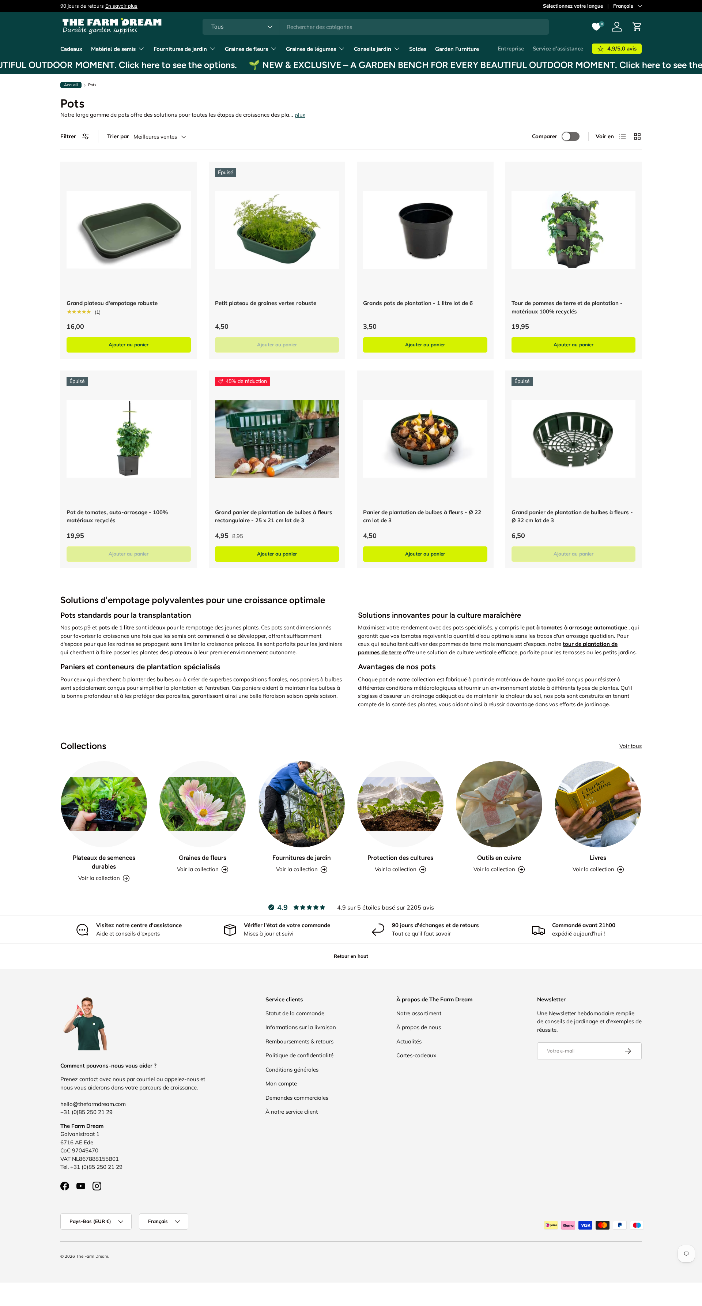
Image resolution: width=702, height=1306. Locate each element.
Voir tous (630, 745)
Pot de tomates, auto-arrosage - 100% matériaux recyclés (117, 516)
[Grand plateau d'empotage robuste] (129, 230)
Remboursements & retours (299, 1041)
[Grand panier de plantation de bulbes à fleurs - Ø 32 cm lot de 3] (574, 439)
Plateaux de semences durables (104, 862)
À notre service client (291, 1111)
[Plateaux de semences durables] (104, 804)
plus (300, 115)
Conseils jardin (372, 49)
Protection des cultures (400, 857)
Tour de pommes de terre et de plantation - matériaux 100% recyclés (567, 307)
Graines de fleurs (246, 49)
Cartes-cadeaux (416, 1055)
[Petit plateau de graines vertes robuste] (277, 230)
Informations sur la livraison (300, 1027)
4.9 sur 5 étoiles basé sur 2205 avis (385, 907)
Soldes (417, 49)
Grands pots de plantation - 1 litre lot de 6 (418, 303)
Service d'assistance (558, 48)
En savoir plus (121, 6)
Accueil (71, 84)
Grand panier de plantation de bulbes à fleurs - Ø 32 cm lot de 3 (572, 516)
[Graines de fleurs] (202, 804)
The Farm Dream (92, 1256)
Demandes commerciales (296, 1097)
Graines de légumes (311, 49)
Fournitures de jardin (180, 49)
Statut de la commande (294, 1013)
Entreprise (511, 48)
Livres (598, 857)
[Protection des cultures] (400, 804)
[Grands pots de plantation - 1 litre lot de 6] (425, 230)
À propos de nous (418, 1027)
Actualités (409, 1041)
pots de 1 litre (116, 627)
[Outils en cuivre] (499, 804)
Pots (92, 85)
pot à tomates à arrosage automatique (576, 627)
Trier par (118, 136)
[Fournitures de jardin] (301, 804)
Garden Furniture (457, 49)
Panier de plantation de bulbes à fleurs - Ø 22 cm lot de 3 (422, 516)
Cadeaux (71, 49)
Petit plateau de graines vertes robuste (265, 303)
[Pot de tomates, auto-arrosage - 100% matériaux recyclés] (129, 439)
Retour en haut (351, 956)
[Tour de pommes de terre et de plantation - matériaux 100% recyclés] (574, 230)
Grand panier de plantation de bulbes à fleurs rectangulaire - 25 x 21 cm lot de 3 (273, 516)
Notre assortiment (418, 1013)
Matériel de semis (113, 49)
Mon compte (281, 1083)
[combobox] (376, 27)
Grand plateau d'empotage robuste (112, 303)
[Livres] (598, 804)
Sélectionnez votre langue (573, 6)
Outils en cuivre (499, 857)
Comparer (544, 136)
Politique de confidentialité (299, 1055)
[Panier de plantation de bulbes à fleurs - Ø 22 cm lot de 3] (425, 439)
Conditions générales (291, 1069)
